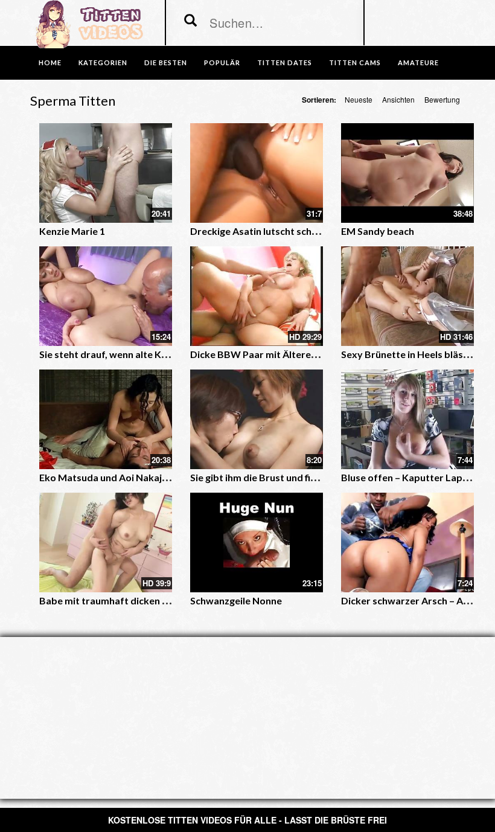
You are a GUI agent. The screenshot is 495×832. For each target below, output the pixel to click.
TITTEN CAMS (355, 62)
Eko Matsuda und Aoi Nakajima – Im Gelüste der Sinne (158, 477)
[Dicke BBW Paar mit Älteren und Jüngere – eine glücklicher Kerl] (256, 296)
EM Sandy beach (377, 231)
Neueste (358, 99)
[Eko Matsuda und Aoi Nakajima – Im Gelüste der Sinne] (105, 419)
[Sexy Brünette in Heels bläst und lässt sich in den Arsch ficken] (407, 296)
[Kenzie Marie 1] (105, 173)
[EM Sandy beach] (407, 173)
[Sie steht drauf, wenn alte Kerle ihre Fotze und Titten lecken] (105, 296)
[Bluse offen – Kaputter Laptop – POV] (407, 419)
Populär (222, 62)
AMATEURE (418, 62)
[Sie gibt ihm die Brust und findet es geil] (256, 419)
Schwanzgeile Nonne (236, 600)
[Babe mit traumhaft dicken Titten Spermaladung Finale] (105, 542)
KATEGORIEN (102, 62)
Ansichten (398, 99)
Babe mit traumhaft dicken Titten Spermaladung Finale (162, 600)
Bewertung (442, 99)
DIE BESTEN (165, 62)
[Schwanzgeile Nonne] (256, 542)
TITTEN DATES (284, 62)
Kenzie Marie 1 (72, 231)
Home (50, 62)
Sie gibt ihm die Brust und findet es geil (275, 477)
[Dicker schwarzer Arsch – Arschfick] (407, 542)
